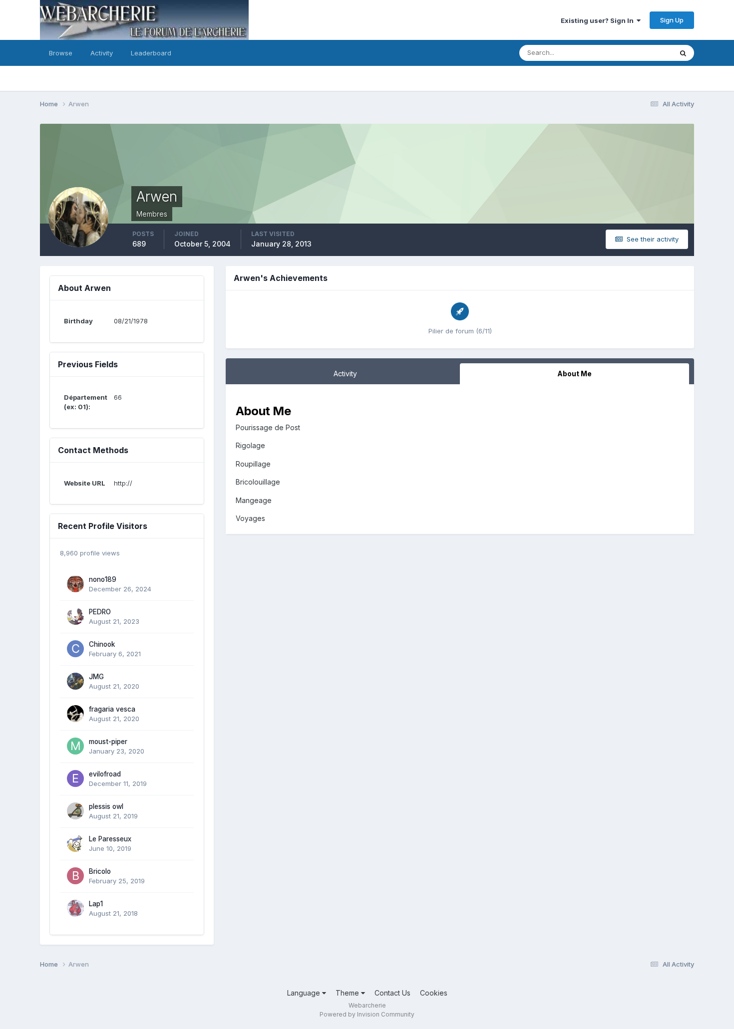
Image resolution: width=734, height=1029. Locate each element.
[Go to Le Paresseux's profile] (75, 843)
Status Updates (636, 52)
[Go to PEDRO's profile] (75, 616)
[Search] (683, 53)
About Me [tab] (574, 373)
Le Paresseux (110, 839)
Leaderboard (151, 53)
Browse (60, 53)
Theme (348, 993)
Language (304, 993)
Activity (101, 53)
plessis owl (106, 806)
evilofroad (105, 774)
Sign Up (672, 20)
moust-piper (108, 742)
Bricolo (100, 871)
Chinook (102, 644)
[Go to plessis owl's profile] (75, 810)
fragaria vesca (112, 709)
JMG (96, 677)
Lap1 (96, 904)
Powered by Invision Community (367, 1014)
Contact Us (392, 993)
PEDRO (100, 612)
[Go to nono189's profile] (75, 583)
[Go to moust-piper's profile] (75, 746)
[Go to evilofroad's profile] (75, 778)
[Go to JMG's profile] (75, 681)
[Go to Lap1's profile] (75, 908)
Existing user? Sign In (599, 20)
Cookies (433, 993)
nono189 (102, 579)
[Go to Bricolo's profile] (75, 875)
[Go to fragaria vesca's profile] (75, 713)
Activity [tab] (345, 373)
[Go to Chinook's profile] (75, 648)
